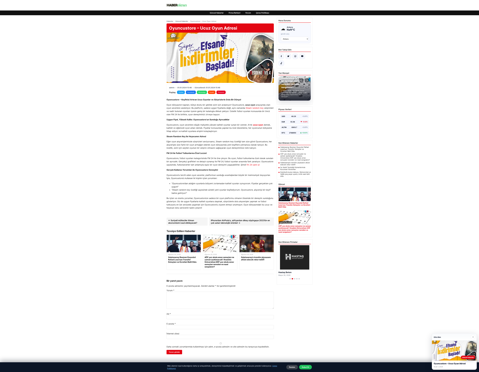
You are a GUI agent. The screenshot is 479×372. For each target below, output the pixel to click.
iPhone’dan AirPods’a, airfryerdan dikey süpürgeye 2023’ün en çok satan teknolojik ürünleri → (240, 221)
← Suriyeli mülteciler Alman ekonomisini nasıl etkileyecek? (182, 221)
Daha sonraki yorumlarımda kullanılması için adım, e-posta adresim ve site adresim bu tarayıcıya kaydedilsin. (218, 346)
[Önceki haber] (301, 80)
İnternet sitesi (173, 333)
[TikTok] (281, 63)
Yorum (170, 290)
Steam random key (255, 108)
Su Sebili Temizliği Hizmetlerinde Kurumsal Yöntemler (292, 168)
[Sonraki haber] (307, 80)
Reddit (211, 92)
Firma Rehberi (234, 13)
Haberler (170, 21)
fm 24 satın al (253, 164)
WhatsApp (201, 92)
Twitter (181, 92)
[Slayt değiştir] (290, 278)
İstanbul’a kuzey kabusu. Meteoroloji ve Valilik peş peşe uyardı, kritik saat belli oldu (295, 174)
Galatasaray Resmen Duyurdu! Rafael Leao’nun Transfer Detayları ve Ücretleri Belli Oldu (294, 149)
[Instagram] (295, 56)
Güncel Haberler (217, 13)
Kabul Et (305, 367)
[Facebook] (281, 56)
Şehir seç (285, 34)
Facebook (190, 92)
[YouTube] (302, 56)
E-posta (171, 323)
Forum (248, 13)
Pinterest (221, 92)
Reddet (292, 367)
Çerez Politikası (262, 13)
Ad (169, 314)
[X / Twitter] (288, 56)
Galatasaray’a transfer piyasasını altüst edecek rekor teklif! (295, 164)
